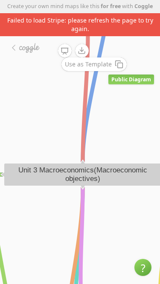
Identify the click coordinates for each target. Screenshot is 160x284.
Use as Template (88, 64)
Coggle (143, 6)
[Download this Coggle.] (82, 50)
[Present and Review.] (65, 51)
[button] (142, 267)
